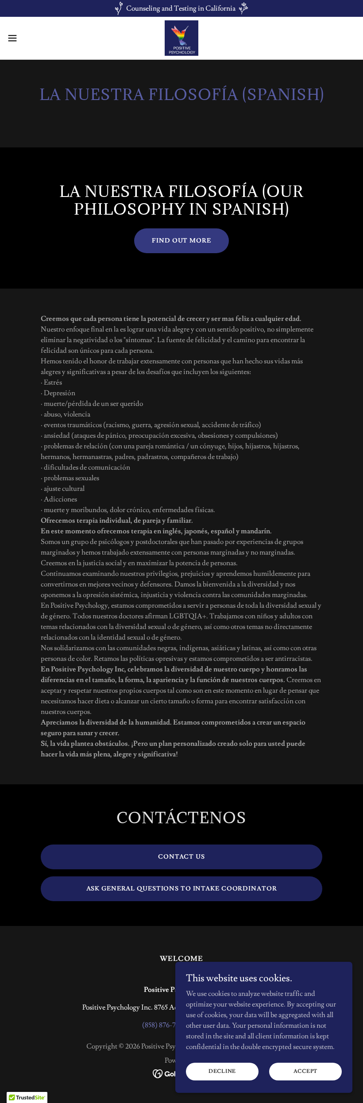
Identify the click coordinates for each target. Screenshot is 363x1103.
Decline (222, 1071)
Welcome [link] (181, 958)
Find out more (181, 241)
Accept (305, 1071)
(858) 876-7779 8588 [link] (171, 1025)
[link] (182, 38)
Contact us (181, 857)
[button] (30, 38)
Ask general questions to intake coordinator (181, 889)
